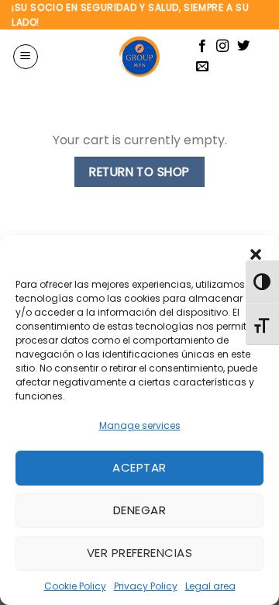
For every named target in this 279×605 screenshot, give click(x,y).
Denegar (139, 510)
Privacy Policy (145, 586)
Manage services (140, 425)
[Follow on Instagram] (222, 47)
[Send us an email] (202, 67)
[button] (256, 254)
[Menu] (25, 56)
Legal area (210, 586)
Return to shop (139, 172)
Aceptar (139, 467)
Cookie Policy (75, 586)
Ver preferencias (139, 552)
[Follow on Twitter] (243, 47)
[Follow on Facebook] (202, 47)
